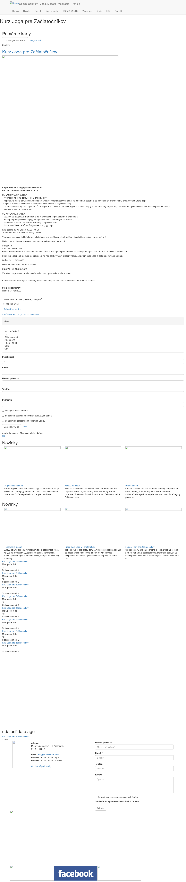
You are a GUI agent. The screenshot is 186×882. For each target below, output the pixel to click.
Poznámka (7, 399)
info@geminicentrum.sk (48, 754)
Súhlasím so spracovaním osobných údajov (25, 420)
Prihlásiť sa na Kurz (13, 309)
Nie (3, 435)
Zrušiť (24, 426)
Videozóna (87, 10)
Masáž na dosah (72, 485)
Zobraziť (15, 40)
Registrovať (35, 40)
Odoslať (100, 808)
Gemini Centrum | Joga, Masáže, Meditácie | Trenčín (49, 4)
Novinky (27, 10)
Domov (15, 10)
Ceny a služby (52, 10)
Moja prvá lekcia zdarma (16, 410)
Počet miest (8, 356)
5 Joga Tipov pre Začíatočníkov (139, 546)
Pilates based (131, 485)
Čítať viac (20, 314)
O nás (99, 10)
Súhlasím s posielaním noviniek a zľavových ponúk (28, 415)
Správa (99, 774)
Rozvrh (38, 10)
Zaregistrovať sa (11, 426)
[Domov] (14, 2)
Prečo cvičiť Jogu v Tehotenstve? (80, 546)
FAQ (108, 10)
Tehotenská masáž (13, 546)
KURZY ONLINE (70, 10)
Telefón (6, 389)
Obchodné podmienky (41, 766)
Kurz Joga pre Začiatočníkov (29, 51)
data (7, 321)
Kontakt (118, 10)
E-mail (5, 367)
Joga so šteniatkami (13, 485)
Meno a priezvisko (12, 378)
